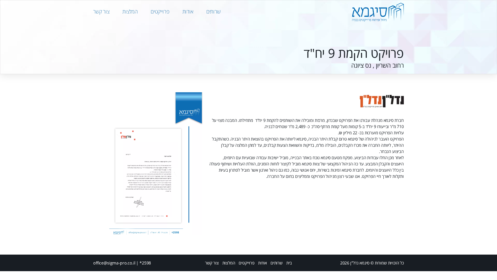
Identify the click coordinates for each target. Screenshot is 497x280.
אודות (187, 11)
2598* (145, 263)
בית (289, 263)
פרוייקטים (160, 11)
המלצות (130, 11)
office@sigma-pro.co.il (114, 263)
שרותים (213, 11)
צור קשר (101, 11)
